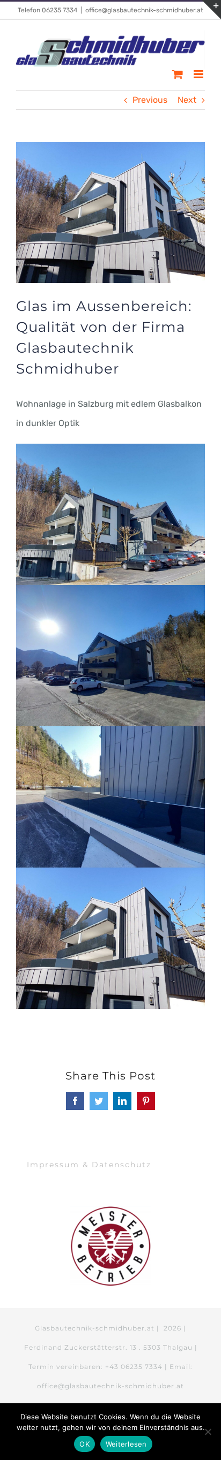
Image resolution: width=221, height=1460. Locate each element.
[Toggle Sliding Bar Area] (211, 9)
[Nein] (207, 1431)
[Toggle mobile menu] (199, 74)
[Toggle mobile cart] (177, 74)
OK (84, 1444)
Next (187, 100)
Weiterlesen (126, 1444)
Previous (149, 100)
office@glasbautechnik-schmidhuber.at (144, 10)
